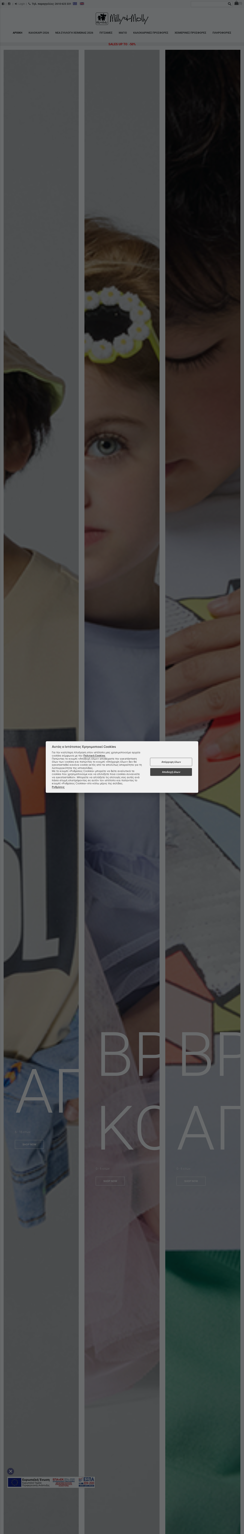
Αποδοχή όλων (171, 771)
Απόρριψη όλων (171, 761)
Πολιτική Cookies (94, 755)
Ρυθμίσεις (58, 786)
